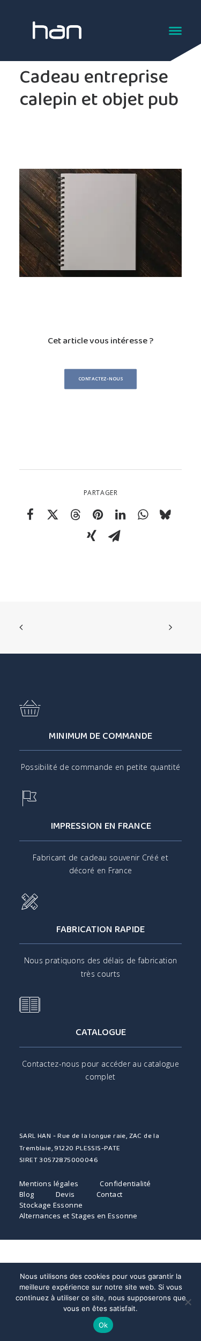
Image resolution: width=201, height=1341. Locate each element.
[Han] (57, 30)
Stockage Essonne (51, 1205)
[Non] (187, 1302)
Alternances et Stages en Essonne (78, 1215)
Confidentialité (125, 1183)
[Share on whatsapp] (142, 514)
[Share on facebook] (30, 514)
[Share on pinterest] (97, 514)
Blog (26, 1194)
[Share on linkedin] (120, 514)
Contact (109, 1194)
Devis (65, 1194)
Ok (103, 1325)
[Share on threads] (75, 514)
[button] (175, 30)
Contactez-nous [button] (100, 379)
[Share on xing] (91, 535)
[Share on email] (114, 535)
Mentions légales (48, 1183)
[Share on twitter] (52, 514)
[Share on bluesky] (165, 514)
